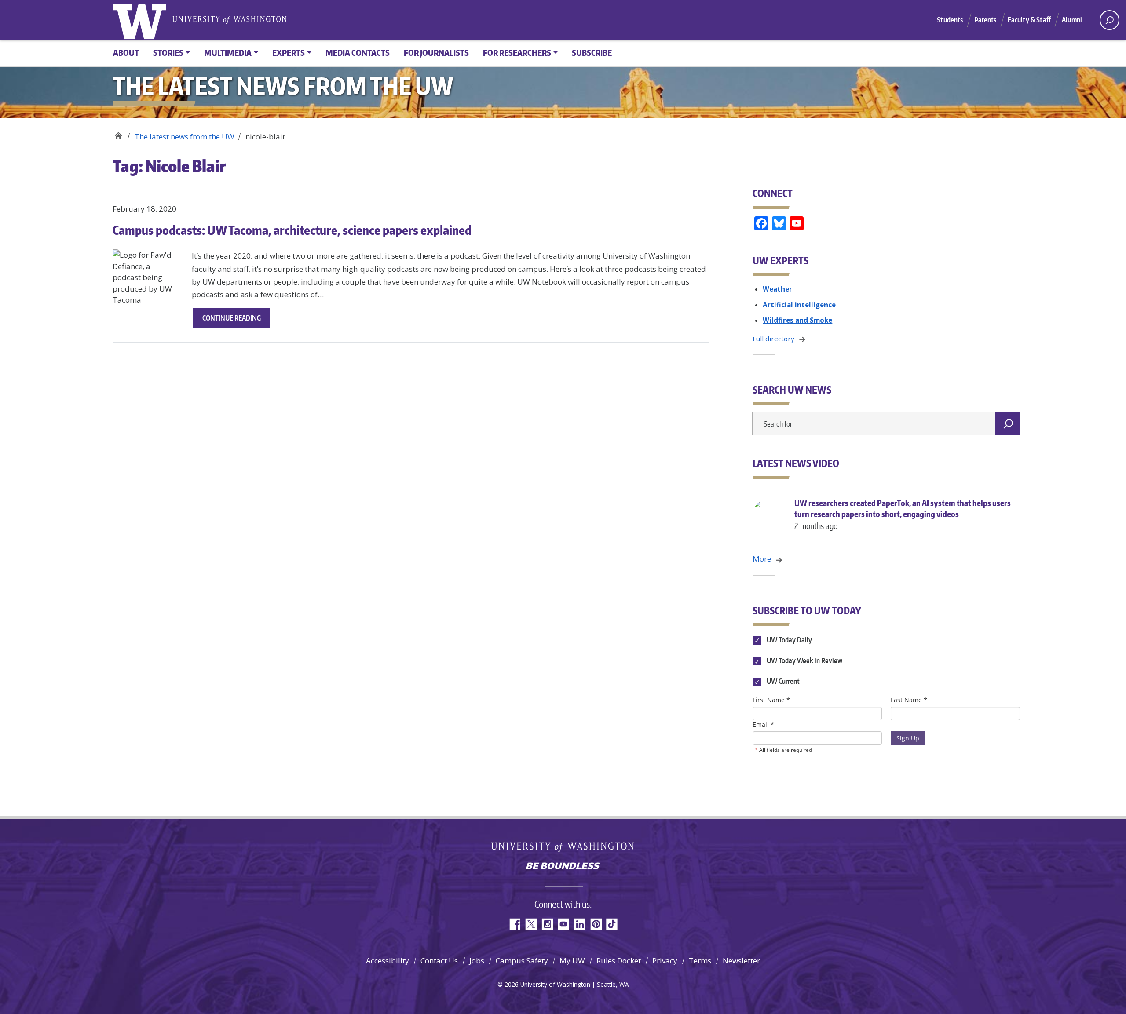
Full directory (773, 338)
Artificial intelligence (799, 304)
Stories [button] (168, 52)
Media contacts (357, 52)
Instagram (547, 924)
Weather (777, 289)
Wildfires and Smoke (797, 320)
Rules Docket (618, 961)
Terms (700, 961)
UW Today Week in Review (803, 661)
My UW (572, 961)
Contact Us (439, 961)
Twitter (531, 924)
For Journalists (436, 52)
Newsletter (741, 961)
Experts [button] (288, 52)
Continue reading (236, 320)
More (762, 559)
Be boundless (563, 866)
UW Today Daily (788, 639)
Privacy (664, 961)
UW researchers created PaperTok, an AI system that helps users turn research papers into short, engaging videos (902, 514)
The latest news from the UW (184, 136)
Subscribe (592, 52)
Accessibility (387, 961)
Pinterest (596, 924)
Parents (985, 19)
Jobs (476, 961)
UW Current (782, 681)
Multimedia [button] (228, 52)
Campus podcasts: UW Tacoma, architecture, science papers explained (292, 230)
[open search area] (1109, 20)
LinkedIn (579, 924)
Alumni (1072, 19)
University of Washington (141, 20)
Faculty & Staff (1029, 19)
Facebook (514, 924)
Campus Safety (522, 961)
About (126, 52)
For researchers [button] (517, 52)
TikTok (612, 924)
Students (950, 19)
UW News (118, 133)
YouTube (563, 924)
